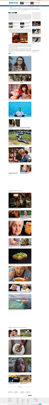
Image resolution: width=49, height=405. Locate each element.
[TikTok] (40, 0)
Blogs (27, 5)
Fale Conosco (9, 399)
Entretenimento (17, 402)
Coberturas (22, 5)
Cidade (14, 5)
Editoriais (19, 5)
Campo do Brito (17, 400)
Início (9, 5)
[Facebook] (36, 0)
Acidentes (17, 399)
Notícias (12, 5)
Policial (16, 5)
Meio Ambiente (23, 400)
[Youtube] (39, 0)
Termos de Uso (9, 400)
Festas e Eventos (23, 399)
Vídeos (25, 5)
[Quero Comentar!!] (12, 12)
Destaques (11, 53)
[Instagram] (38, 0)
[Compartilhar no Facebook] (14, 12)
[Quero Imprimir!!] (9, 12)
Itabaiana (13, 53)
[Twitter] (37, 0)
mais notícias (30, 395)
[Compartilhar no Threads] (16, 12)
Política (22, 402)
